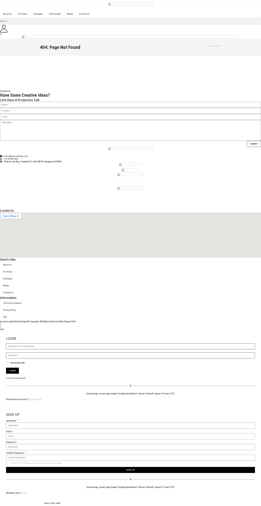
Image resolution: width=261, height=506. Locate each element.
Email (9, 431)
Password (11, 442)
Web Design (65, 321)
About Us (7, 14)
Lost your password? (16, 378)
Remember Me (17, 363)
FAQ (5, 317)
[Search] (260, 21)
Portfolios (22, 14)
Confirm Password (15, 453)
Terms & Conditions (12, 303)
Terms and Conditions (33, 463)
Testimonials (55, 14)
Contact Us (84, 14)
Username (11, 421)
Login (24, 493)
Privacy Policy (9, 310)
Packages (38, 14)
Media (70, 14)
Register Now (35, 399)
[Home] (204, 46)
